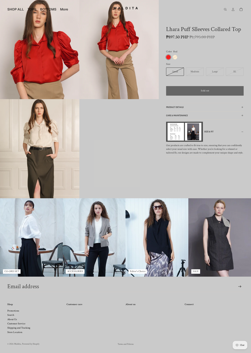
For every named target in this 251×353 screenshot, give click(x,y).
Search (10, 315)
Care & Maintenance (177, 115)
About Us (12, 319)
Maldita (17, 344)
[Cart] (241, 9)
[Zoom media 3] (39, 148)
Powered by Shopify (30, 344)
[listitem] (64, 9)
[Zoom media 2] (119, 49)
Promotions (13, 310)
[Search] (225, 9)
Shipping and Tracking (18, 328)
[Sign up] (240, 286)
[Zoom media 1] (39, 49)
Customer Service (16, 323)
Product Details (175, 107)
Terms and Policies (126, 344)
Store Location (14, 332)
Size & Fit (209, 131)
